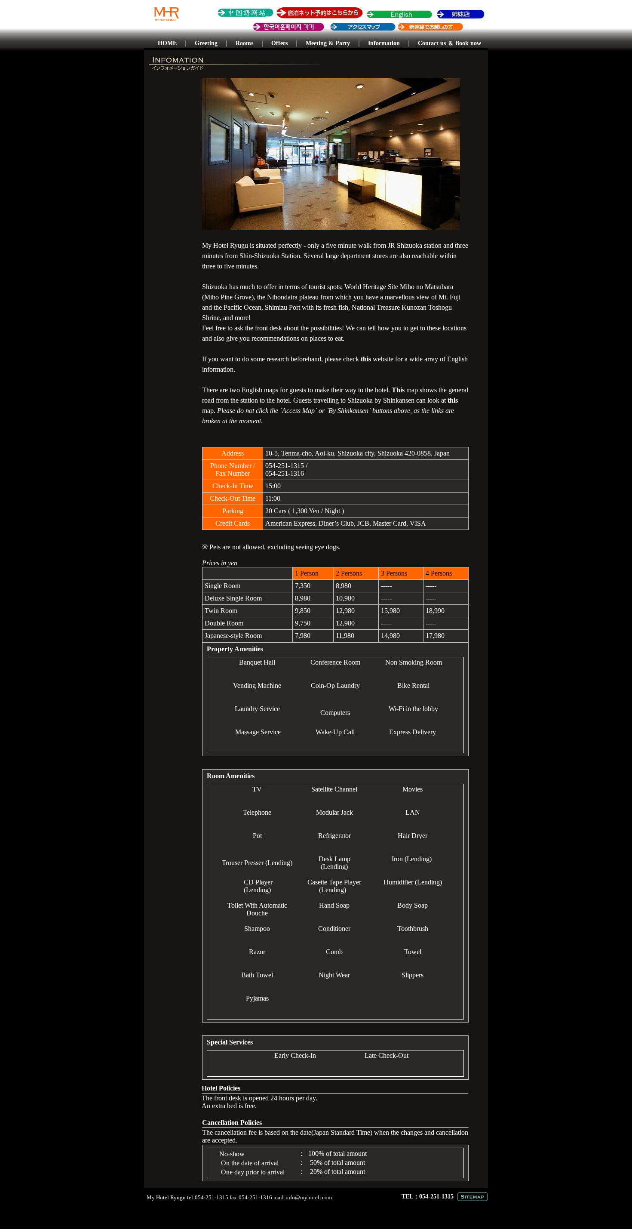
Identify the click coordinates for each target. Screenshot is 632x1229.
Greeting (206, 43)
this (366, 359)
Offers (279, 43)
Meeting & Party (328, 43)
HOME (167, 43)
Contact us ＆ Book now (449, 43)
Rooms (244, 43)
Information (384, 43)
